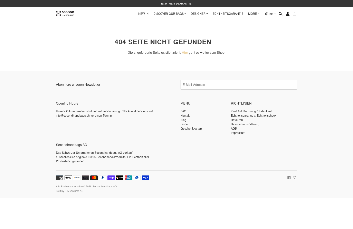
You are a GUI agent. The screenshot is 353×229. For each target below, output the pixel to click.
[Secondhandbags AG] (65, 14)
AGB (234, 128)
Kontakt (185, 115)
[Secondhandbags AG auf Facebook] (289, 177)
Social (184, 124)
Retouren (237, 120)
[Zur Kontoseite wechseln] (287, 13)
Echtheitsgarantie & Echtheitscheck (253, 115)
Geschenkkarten (191, 128)
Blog (183, 120)
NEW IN (143, 13)
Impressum (238, 133)
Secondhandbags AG (105, 186)
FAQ (183, 111)
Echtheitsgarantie (176, 3)
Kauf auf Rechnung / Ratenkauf (251, 111)
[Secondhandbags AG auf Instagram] (294, 177)
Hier (185, 52)
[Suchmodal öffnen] (280, 13)
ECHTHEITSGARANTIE (228, 13)
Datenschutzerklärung (245, 124)
